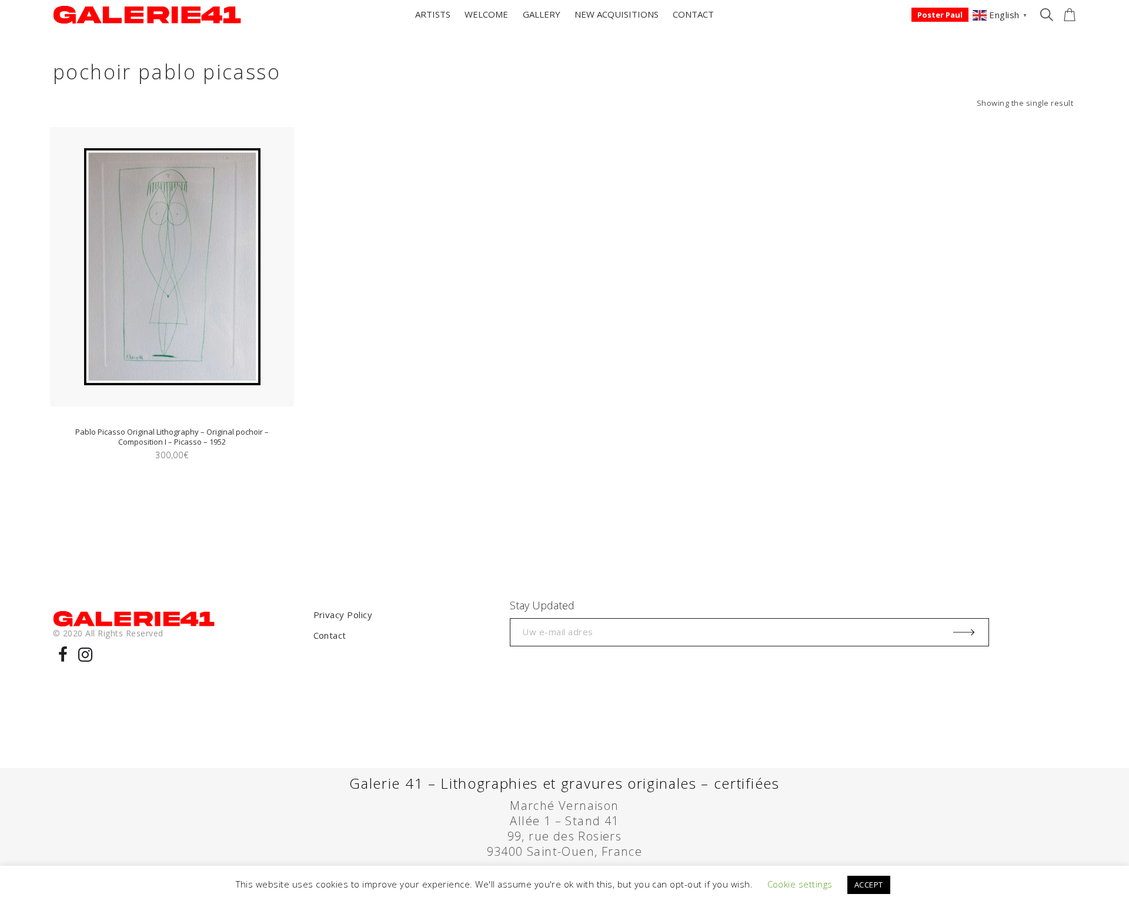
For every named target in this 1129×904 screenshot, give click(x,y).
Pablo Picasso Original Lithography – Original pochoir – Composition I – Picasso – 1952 (172, 436)
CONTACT (693, 14)
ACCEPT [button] (868, 884)
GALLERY (541, 14)
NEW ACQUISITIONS (616, 14)
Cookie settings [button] (800, 884)
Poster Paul (940, 14)
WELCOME (486, 14)
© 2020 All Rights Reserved (108, 633)
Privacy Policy (343, 615)
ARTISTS (432, 14)
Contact (329, 635)
